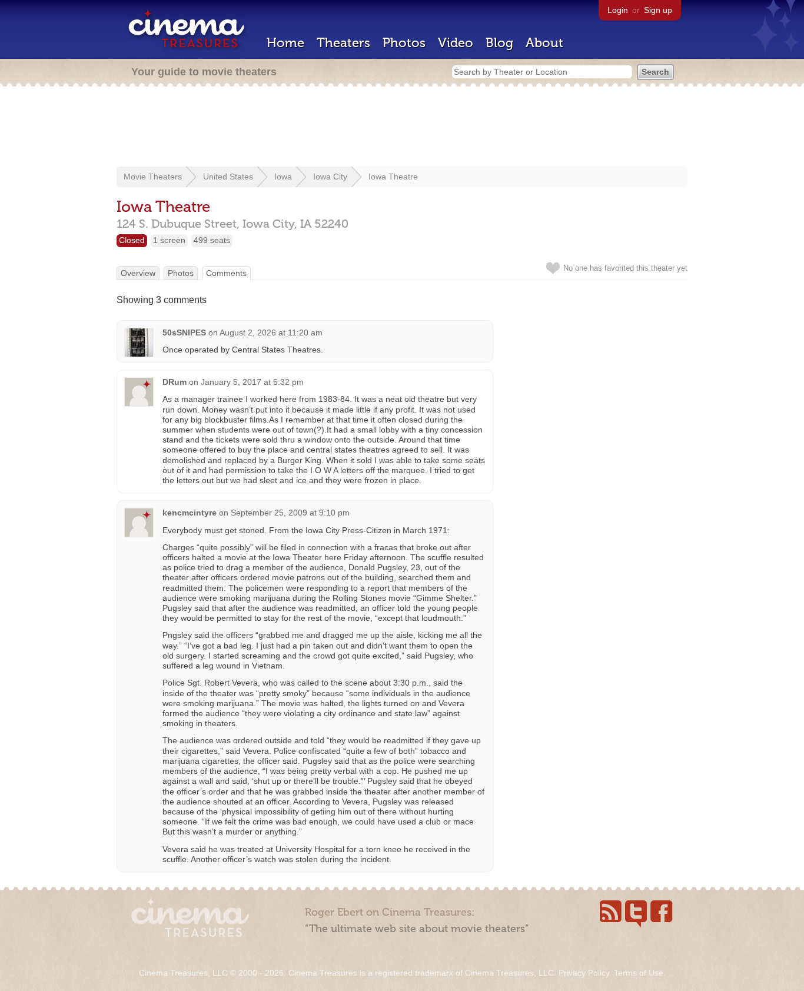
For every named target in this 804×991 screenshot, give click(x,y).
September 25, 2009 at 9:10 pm (290, 512)
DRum (174, 382)
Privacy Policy (584, 972)
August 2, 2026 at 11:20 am (271, 332)
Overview (138, 273)
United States (228, 176)
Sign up (658, 10)
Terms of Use (638, 972)
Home (285, 43)
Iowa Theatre (393, 176)
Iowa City (330, 176)
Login (617, 10)
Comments (226, 273)
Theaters (343, 43)
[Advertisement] (402, 127)
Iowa (283, 176)
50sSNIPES (184, 332)
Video (455, 43)
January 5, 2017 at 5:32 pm (252, 382)
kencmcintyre (189, 512)
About (544, 43)
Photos (404, 43)
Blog (499, 43)
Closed (132, 240)
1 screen (169, 240)
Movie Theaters (153, 176)
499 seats (212, 240)
